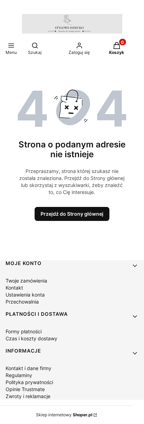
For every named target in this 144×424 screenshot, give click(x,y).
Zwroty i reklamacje (28, 396)
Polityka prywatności (29, 382)
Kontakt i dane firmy (28, 368)
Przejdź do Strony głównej (72, 214)
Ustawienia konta (25, 295)
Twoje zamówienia (26, 281)
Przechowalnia (22, 302)
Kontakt (14, 288)
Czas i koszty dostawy (31, 338)
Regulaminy (19, 375)
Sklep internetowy (64, 414)
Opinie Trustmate (25, 389)
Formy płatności (24, 331)
